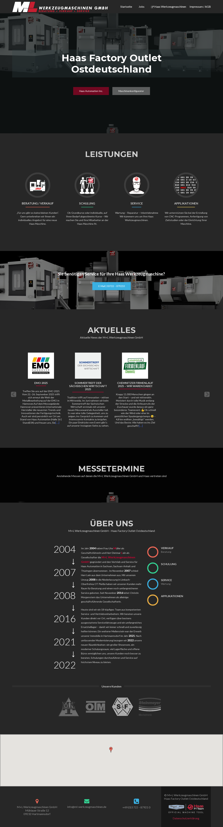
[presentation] (153, 552)
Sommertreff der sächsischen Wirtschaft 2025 (88, 386)
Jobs (141, 6)
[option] (111, 392)
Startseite (126, 6)
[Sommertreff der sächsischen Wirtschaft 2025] (88, 365)
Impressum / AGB (200, 6)
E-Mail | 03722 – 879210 (111, 286)
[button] (13, 394)
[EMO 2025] (41, 365)
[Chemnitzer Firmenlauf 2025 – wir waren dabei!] (135, 365)
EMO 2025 (41, 382)
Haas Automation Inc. (91, 90)
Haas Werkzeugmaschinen (170, 6)
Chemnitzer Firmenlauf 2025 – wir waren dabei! (135, 384)
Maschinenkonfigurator (131, 90)
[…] (57, 422)
